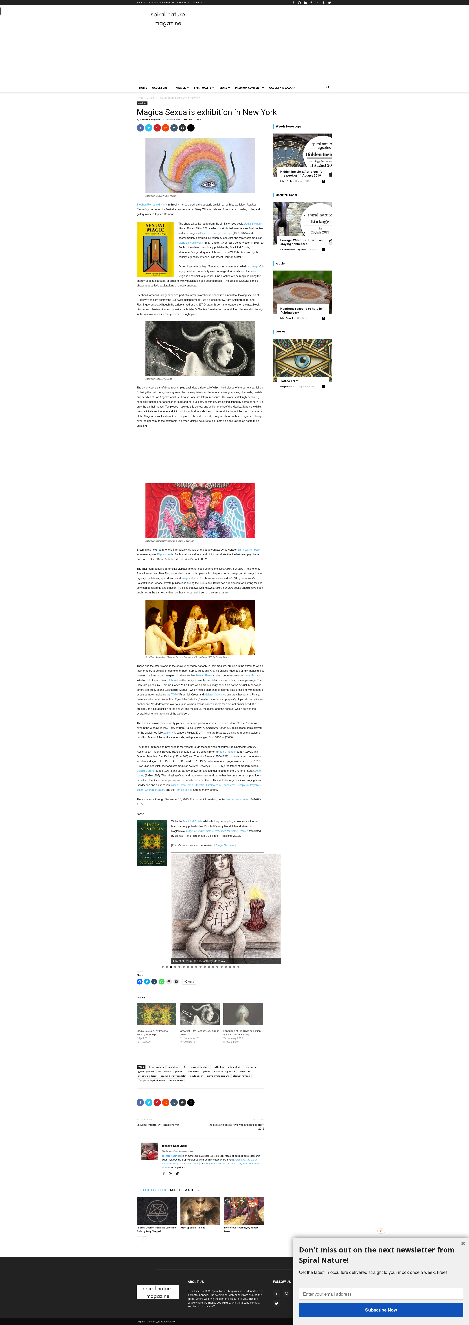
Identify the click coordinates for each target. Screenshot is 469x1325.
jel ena (206, 1071)
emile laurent (250, 1067)
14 (217, 967)
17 (230, 967)
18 (234, 967)
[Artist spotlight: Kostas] (200, 1211)
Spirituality (202, 87)
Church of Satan (154, 789)
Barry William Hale (248, 549)
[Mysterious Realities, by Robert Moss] (244, 1211)
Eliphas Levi (164, 554)
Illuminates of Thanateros (221, 785)
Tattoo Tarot (289, 381)
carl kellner (218, 1067)
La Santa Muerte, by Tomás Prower (158, 1124)
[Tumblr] (323, 2)
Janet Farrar (251, 675)
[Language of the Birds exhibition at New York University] (243, 1014)
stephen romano (241, 1075)
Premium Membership (160, 2)
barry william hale (200, 1067)
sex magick (253, 266)
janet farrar (193, 1071)
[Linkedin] (305, 2)
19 (238, 967)
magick (186, 578)
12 (209, 967)
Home (143, 87)
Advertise (182, 2)
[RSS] (317, 2)
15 (222, 967)
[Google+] (172, 1174)
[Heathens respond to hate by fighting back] (302, 292)
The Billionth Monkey (190, 1163)
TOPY (175, 694)
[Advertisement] (234, 56)
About (140, 2)
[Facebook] (293, 2)
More (223, 87)
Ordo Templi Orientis (192, 785)
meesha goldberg (147, 1075)
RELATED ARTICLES (153, 1190)
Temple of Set (183, 789)
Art (185, 1067)
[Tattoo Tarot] (302, 360)
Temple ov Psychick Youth (151, 1080)
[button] (328, 88)
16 (226, 967)
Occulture (159, 87)
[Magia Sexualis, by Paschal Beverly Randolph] (156, 1014)
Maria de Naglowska (190, 242)
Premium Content (248, 87)
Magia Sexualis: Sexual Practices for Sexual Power (217, 830)
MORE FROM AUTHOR (184, 1190)
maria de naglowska (224, 1071)
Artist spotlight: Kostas (192, 1227)
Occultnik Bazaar (282, 87)
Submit (196, 2)
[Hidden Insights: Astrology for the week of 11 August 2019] (302, 155)
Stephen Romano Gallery (152, 204)
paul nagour (196, 1075)
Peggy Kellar (286, 386)
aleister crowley (156, 1067)
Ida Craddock (228, 751)
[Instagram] (299, 2)
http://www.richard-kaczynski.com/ (177, 1151)
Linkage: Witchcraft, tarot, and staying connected (302, 242)
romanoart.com (236, 799)
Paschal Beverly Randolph (216, 233)
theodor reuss (176, 1080)
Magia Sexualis (252, 223)
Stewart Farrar (204, 675)
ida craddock (164, 1071)
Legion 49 (169, 732)
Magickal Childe (192, 821)
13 (213, 967)
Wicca (174, 785)
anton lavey (174, 1067)
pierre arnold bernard (218, 1075)
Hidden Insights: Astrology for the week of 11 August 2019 (302, 173)
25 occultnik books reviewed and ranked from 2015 (236, 1126)
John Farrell (286, 318)
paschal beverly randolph (173, 1075)
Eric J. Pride (286, 181)
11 (205, 967)
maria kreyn (245, 1071)
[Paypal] (311, 2)
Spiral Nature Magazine (293, 249)
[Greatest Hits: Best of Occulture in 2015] (199, 1014)
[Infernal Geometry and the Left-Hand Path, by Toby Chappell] (157, 1211)
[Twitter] (329, 2)
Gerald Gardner (146, 770)
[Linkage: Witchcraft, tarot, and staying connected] (302, 223)
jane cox (179, 1071)
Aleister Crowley (214, 694)
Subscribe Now (381, 1310)
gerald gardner (146, 1071)
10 (201, 967)
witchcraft (172, 680)
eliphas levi (234, 1067)
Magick (181, 87)
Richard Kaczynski (150, 119)
